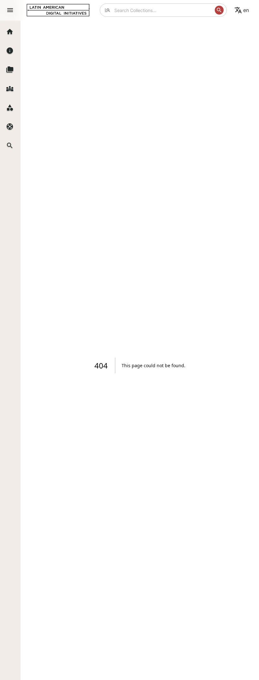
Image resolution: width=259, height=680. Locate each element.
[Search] (219, 10)
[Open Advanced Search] (107, 10)
